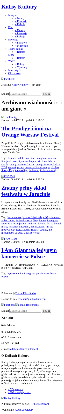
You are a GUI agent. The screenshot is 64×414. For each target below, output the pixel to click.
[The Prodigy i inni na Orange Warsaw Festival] (9, 117)
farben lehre (7, 220)
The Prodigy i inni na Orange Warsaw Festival (30, 131)
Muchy (26, 229)
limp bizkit (34, 161)
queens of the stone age (37, 167)
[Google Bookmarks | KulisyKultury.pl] (27, 304)
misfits (49, 226)
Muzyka (12, 15)
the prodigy (21, 170)
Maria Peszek (54, 223)
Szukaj (5, 93)
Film (10, 27)
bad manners (14, 217)
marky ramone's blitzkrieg (15, 226)
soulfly (43, 229)
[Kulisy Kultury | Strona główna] (10, 398)
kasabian (52, 158)
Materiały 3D (15, 70)
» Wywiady (21, 67)
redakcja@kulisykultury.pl (32, 299)
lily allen (23, 161)
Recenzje (13, 39)
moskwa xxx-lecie (11, 229)
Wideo (11, 61)
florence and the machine (21, 158)
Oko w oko (14, 73)
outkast (12, 167)
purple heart (42, 273)
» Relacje (20, 24)
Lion (44, 161)
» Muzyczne (21, 45)
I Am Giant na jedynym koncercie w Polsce (29, 253)
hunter (42, 220)
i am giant (41, 158)
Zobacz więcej (48, 170)
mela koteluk (37, 226)
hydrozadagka (15, 273)
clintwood (54, 217)
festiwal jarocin (24, 220)
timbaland (34, 170)
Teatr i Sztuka (15, 48)
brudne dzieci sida (32, 217)
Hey (35, 220)
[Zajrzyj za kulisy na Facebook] (8, 79)
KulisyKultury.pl (40, 403)
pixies (20, 167)
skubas (55, 167)
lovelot (42, 223)
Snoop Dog (7, 170)
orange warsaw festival (22, 164)
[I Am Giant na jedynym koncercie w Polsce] (9, 238)
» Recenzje (21, 21)
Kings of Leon (9, 161)
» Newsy (20, 18)
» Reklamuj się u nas (19, 392)
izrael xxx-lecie (9, 223)
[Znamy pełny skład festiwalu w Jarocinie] (8, 176)
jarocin (22, 223)
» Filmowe (21, 42)
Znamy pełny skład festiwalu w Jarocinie (25, 191)
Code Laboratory (24, 409)
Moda (11, 54)
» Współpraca (15, 389)
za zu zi (19, 232)
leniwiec (32, 223)
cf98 (45, 217)
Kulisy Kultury (19, 7)
